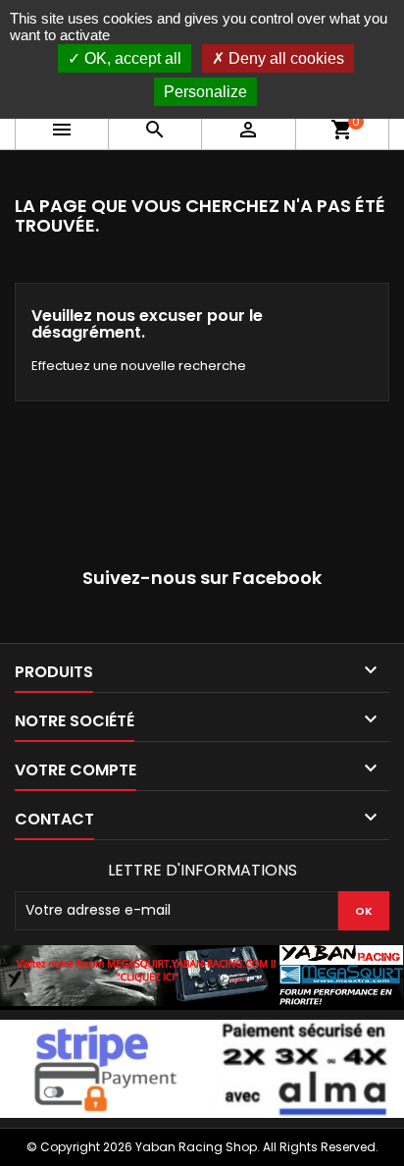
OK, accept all (130, 58)
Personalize (205, 91)
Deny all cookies (284, 58)
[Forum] (202, 976)
